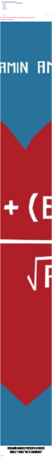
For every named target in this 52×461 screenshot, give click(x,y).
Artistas (4, 5)
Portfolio (4, 7)
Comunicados (5, 6)
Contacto (4, 9)
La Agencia (4, 4)
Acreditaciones (5, 8)
